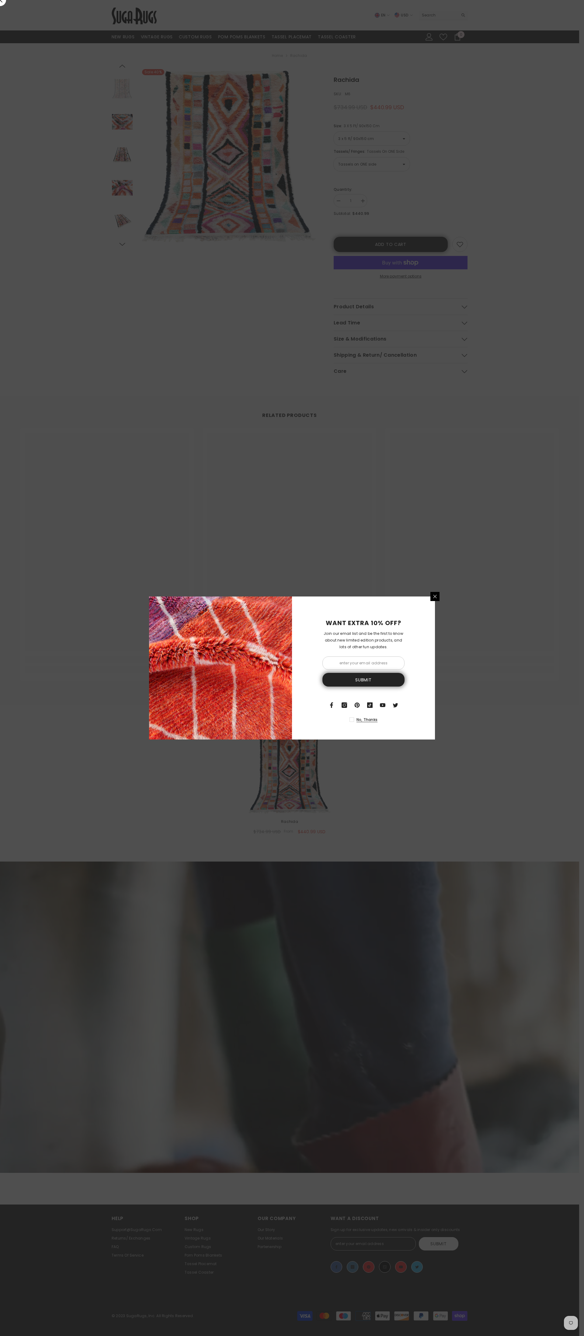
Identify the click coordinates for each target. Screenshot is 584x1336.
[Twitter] (395, 705)
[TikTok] (369, 705)
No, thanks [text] (366, 719)
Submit (363, 680)
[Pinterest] (357, 705)
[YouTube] (382, 705)
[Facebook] (331, 705)
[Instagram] (344, 705)
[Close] (435, 596)
